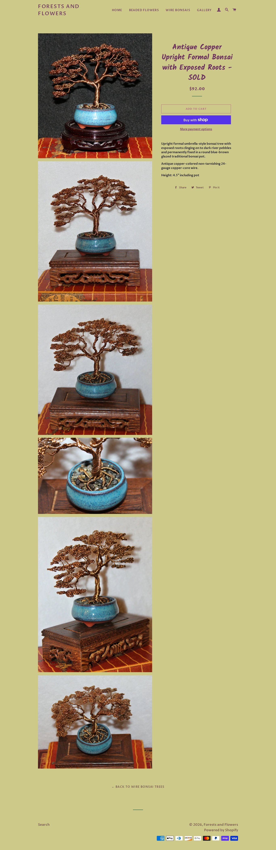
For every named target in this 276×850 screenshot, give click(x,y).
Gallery (204, 10)
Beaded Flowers (144, 10)
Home (117, 10)
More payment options (196, 129)
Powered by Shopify (221, 830)
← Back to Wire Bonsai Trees (138, 787)
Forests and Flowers (59, 10)
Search (44, 824)
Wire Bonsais (178, 10)
